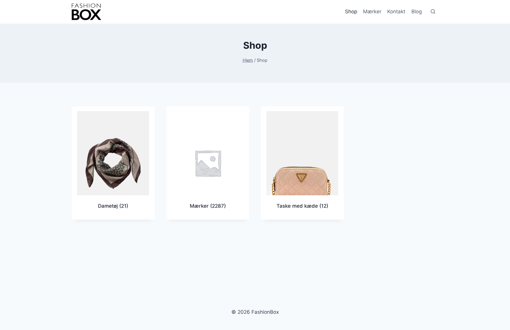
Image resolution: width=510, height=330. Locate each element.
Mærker (372, 11)
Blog (416, 11)
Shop (351, 11)
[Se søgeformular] (433, 11)
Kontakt (396, 11)
